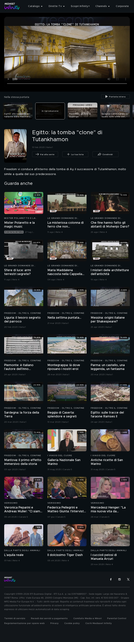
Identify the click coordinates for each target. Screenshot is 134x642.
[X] (128, 579)
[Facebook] (110, 579)
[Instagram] (119, 579)
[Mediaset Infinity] (12, 6)
